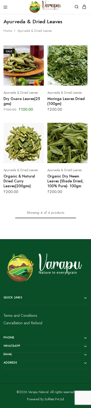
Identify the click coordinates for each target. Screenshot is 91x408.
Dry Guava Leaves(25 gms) (22, 101)
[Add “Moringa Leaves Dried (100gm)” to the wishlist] (84, 65)
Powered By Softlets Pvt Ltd (45, 399)
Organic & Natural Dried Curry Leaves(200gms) (19, 181)
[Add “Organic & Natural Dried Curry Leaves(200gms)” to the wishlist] (41, 142)
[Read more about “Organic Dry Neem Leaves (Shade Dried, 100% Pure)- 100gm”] (84, 128)
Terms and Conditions (20, 315)
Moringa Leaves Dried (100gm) (66, 101)
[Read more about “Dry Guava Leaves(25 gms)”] (41, 51)
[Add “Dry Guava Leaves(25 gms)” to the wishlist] (41, 65)
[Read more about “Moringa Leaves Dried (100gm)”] (84, 51)
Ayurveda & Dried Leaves (21, 92)
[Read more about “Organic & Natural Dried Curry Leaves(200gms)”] (41, 128)
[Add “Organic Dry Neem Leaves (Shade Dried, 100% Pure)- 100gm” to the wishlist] (84, 142)
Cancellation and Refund (23, 323)
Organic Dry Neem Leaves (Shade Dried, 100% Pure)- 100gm (65, 181)
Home (8, 30)
